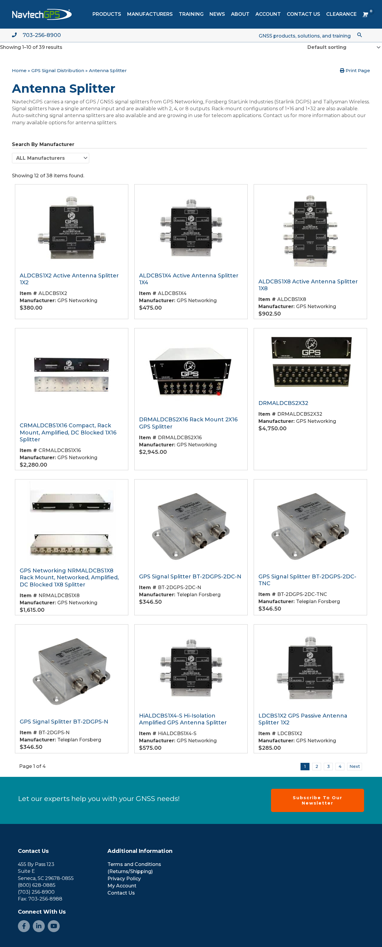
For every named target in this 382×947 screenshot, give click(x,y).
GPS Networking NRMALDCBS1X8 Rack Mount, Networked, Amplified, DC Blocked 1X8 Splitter (69, 577)
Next (354, 766)
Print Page (357, 70)
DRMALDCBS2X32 (283, 403)
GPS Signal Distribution (57, 70)
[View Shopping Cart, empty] (365, 14)
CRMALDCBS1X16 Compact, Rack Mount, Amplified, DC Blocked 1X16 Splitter (68, 432)
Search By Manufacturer (43, 144)
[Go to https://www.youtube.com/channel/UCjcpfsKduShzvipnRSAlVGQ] (54, 926)
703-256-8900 (42, 35)
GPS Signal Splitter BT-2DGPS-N (64, 721)
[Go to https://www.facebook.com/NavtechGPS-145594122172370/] (24, 926)
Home (19, 70)
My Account (121, 886)
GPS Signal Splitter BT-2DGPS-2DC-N (190, 576)
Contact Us (33, 851)
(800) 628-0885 (37, 885)
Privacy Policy (124, 878)
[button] (360, 35)
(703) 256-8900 (36, 892)
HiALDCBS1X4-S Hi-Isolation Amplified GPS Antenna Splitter (183, 719)
